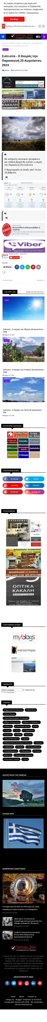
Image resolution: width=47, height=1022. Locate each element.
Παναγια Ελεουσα (34, 747)
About (21, 996)
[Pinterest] (33, 267)
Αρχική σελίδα (8, 43)
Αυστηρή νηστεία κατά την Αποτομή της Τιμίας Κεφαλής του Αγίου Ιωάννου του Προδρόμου (21, 907)
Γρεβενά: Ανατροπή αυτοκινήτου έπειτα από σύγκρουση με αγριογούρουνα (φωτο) (27, 934)
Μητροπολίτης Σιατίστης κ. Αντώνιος (18, 743)
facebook (14, 479)
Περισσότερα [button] (32, 13)
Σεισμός (37, 751)
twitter (36, 479)
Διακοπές (8, 735)
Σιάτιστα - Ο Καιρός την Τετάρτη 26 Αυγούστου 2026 (23, 370)
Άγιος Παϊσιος (10, 714)
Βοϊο (36, 726)
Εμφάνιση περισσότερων (35, 292)
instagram (36, 492)
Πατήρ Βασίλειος (11, 751)
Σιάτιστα (8, 755)
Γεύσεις (8, 730)
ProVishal (37, 999)
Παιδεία (20, 747)
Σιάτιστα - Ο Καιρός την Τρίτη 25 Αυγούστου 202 (22, 411)
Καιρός (18, 43)
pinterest (14, 492)
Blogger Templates (23, 999)
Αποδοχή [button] (14, 19)
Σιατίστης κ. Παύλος (12, 759)
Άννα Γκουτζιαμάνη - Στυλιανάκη (16, 718)
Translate (10, 692)
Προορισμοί (26, 751)
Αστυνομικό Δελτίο (23, 726)
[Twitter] (22, 267)
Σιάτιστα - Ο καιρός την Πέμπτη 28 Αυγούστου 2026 (23, 330)
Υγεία (26, 759)
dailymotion (13, 498)
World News (31, 710)
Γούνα (17, 730)
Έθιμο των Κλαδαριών (31, 722)
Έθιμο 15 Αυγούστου (12, 722)
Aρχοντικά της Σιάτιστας (14, 710)
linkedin (36, 485)
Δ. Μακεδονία (29, 730)
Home (13, 996)
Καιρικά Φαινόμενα (12, 739)
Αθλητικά (8, 726)
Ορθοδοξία (9, 747)
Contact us (32, 996)
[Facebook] (17, 267)
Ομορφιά (39, 743)
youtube (14, 485)
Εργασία (29, 735)
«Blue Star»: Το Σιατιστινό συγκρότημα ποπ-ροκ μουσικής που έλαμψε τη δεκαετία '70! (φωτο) (28, 921)
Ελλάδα (18, 735)
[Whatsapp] (27, 267)
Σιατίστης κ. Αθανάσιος (24, 755)
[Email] (38, 267)
